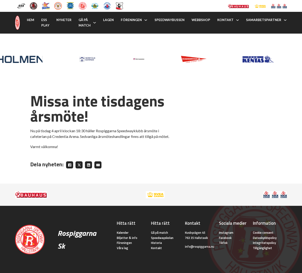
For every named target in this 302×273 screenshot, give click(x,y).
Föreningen (131, 20)
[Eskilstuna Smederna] (119, 5)
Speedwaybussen (170, 20)
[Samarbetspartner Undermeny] (285, 20)
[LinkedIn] (88, 164)
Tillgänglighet (262, 248)
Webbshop (201, 20)
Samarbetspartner (263, 20)
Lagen (108, 20)
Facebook (225, 237)
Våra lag (122, 248)
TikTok (223, 242)
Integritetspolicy (264, 242)
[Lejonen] (58, 5)
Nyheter (63, 20)
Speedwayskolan (162, 237)
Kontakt (225, 20)
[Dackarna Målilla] (46, 5)
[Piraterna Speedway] (70, 5)
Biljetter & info (127, 237)
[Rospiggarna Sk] (82, 5)
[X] (79, 164)
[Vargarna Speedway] (107, 5)
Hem (30, 20)
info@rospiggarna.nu (199, 246)
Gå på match (85, 22)
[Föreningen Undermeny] (145, 20)
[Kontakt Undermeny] (237, 20)
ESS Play (45, 22)
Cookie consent (263, 232)
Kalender (123, 232)
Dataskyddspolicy (265, 237)
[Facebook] (69, 164)
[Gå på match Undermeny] (94, 23)
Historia (156, 242)
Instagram (226, 232)
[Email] (97, 164)
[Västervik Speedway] (95, 5)
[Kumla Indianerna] (33, 5)
